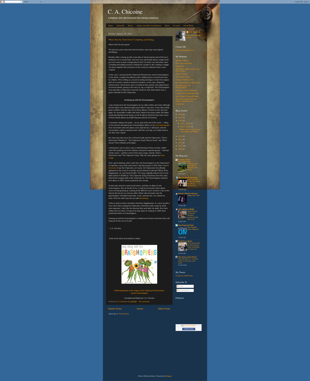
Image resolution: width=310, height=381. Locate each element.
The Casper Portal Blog (187, 178)
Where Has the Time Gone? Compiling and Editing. (131, 39)
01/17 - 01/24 (185, 127)
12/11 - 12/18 (185, 123)
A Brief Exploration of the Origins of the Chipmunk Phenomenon (139, 291)
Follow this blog (188, 329)
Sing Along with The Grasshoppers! (183, 86)
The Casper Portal (183, 77)
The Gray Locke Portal (187, 257)
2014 (180, 136)
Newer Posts (115, 308)
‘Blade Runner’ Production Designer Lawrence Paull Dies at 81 (192, 215)
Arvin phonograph (162, 125)
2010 (180, 146)
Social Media (188, 25)
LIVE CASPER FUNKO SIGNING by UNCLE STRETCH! (193, 183)
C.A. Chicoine (194, 32)
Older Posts (164, 308)
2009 (180, 149)
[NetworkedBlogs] (188, 325)
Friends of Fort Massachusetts (187, 93)
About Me (120, 25)
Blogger (169, 376)
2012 (180, 139)
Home (110, 25)
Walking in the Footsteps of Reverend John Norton (192, 167)
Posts (180, 286)
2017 (180, 118)
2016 (180, 121)
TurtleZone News (185, 241)
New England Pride (186, 225)
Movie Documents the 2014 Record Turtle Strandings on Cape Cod (193, 246)
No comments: (144, 301)
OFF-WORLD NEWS (186, 209)
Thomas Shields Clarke (184, 80)
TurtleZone (180, 104)
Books (130, 25)
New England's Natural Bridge (187, 96)
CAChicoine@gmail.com (185, 50)
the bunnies (143, 198)
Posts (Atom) (124, 314)
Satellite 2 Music (182, 60)
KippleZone (180, 66)
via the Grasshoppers (139, 293)
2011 (180, 143)
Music (167, 25)
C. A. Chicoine (125, 11)
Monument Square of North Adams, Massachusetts (186, 100)
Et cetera (176, 25)
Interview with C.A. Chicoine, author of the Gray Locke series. (188, 261)
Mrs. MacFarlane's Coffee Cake (188, 83)
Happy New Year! (193, 195)
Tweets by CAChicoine (184, 276)
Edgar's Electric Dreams (188, 193)
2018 (180, 114)
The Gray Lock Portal (184, 63)
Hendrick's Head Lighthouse (186, 90)
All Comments (184, 290)
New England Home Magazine (193, 228)
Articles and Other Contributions (149, 25)
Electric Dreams (182, 74)
